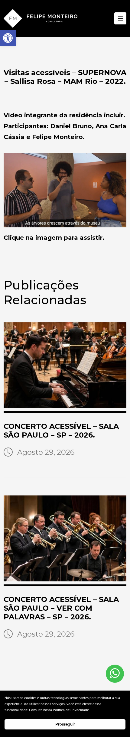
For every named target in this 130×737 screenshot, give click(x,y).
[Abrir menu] (120, 18)
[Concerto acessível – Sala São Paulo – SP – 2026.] (65, 367)
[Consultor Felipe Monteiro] (40, 18)
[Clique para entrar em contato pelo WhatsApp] (115, 674)
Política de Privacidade (71, 710)
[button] (8, 38)
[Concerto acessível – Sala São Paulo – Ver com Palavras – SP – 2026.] (65, 540)
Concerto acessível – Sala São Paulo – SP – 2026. (61, 430)
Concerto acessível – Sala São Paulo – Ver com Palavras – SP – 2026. (61, 608)
